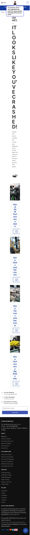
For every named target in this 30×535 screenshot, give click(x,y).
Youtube (3, 500)
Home (2, 12)
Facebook (4, 490)
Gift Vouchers (5, 446)
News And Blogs (6, 443)
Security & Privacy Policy (17, 522)
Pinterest (4, 497)
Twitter (3, 493)
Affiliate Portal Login (7, 464)
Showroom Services (7, 441)
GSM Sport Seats (6, 475)
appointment (17, 424)
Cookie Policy (5, 522)
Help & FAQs (4, 484)
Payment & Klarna (6, 454)
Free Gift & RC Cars (7, 466)
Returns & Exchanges (7, 459)
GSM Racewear (5, 472)
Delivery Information (7, 457)
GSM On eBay (5, 479)
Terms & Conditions (7, 461)
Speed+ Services (6, 482)
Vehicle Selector (6, 439)
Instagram (4, 495)
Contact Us (4, 448)
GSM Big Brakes (6, 477)
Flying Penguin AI (14, 514)
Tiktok (3, 502)
